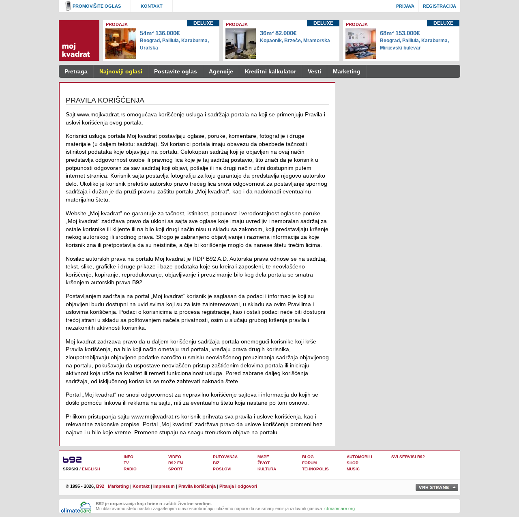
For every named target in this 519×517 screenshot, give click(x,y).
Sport (175, 469)
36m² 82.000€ (295, 36)
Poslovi (222, 469)
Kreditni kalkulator (270, 71)
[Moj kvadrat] (79, 40)
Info (128, 457)
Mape (263, 457)
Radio (130, 469)
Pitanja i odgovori (238, 486)
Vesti (314, 71)
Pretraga (76, 71)
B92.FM (175, 463)
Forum (309, 463)
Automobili (359, 457)
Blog (308, 457)
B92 (100, 486)
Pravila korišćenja (197, 486)
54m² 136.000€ (174, 40)
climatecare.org (339, 508)
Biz (216, 463)
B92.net (75, 459)
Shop (352, 463)
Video (174, 457)
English (91, 469)
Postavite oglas (175, 71)
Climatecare (76, 507)
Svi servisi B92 (408, 457)
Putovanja (225, 457)
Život (263, 463)
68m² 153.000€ (414, 40)
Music (353, 469)
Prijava (405, 6)
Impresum (164, 486)
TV (126, 463)
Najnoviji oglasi (120, 71)
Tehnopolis (315, 469)
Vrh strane (437, 487)
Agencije (221, 71)
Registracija (439, 6)
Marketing (346, 71)
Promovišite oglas (97, 6)
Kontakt (152, 6)
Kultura (266, 469)
